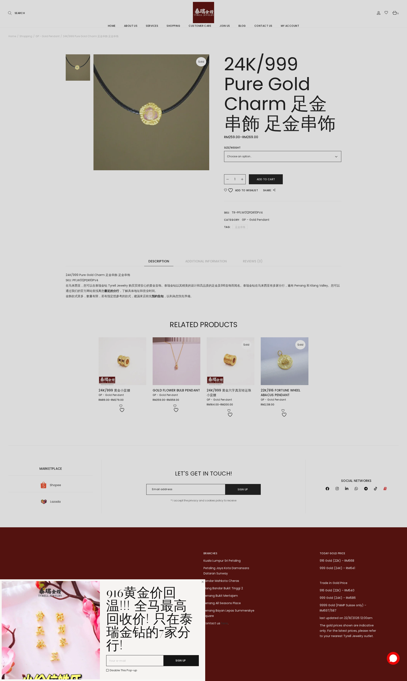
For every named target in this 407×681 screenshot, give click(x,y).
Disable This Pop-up (123, 670)
